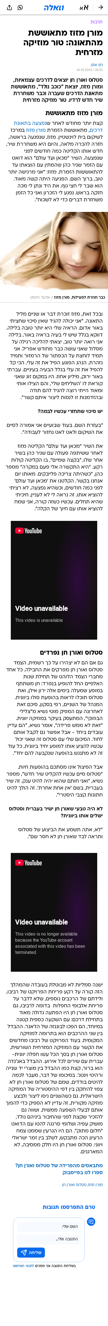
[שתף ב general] (9, 7)
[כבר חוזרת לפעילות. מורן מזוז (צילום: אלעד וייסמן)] (54, 257)
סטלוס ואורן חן (74, 1185)
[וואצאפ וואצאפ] (20, 7)
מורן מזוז (36, 130)
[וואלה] (54, 7)
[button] (84, 7)
